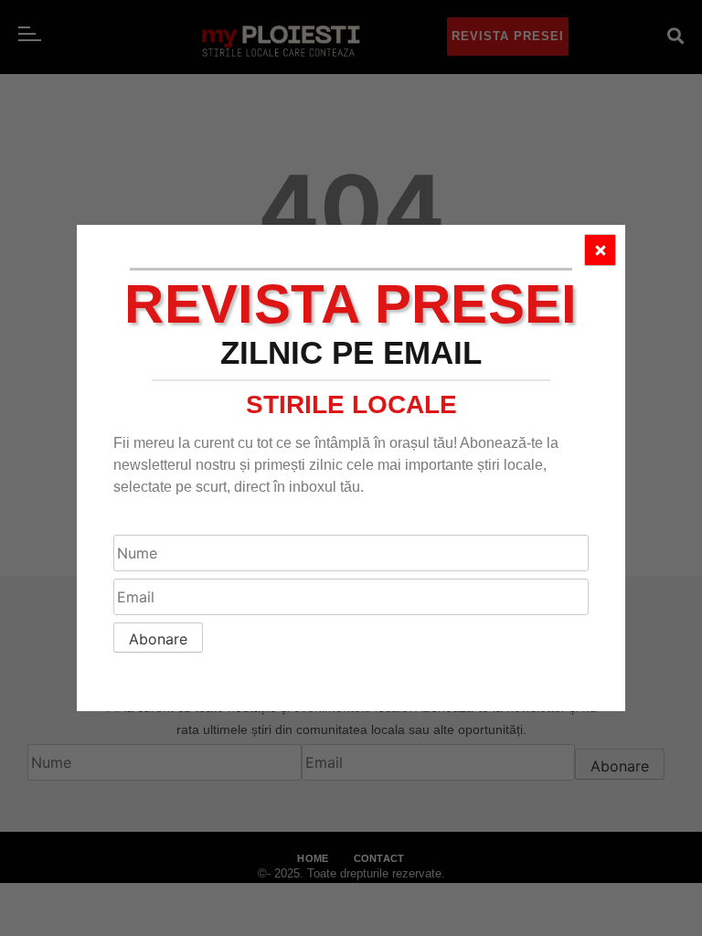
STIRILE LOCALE (351, 404)
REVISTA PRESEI (350, 304)
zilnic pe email (351, 352)
